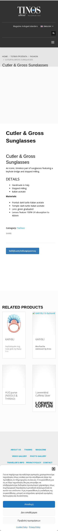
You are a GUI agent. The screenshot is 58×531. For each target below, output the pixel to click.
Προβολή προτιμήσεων (29, 520)
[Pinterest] (37, 33)
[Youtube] (41, 33)
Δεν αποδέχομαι (29, 512)
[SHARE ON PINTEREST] (24, 237)
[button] (53, 468)
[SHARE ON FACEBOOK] (8, 237)
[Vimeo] (46, 33)
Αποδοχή (29, 504)
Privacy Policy (34, 527)
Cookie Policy (22, 527)
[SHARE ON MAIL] (29, 237)
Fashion (21, 228)
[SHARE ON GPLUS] (18, 237)
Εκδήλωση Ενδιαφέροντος (22, 251)
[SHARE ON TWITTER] (13, 237)
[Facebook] (32, 33)
